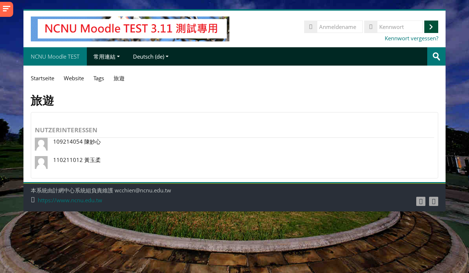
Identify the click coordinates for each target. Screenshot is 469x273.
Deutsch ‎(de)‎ (148, 56)
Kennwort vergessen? (411, 38)
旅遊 (119, 78)
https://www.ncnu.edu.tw (70, 200)
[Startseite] (130, 28)
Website (74, 78)
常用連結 (104, 56)
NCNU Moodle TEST (55, 56)
